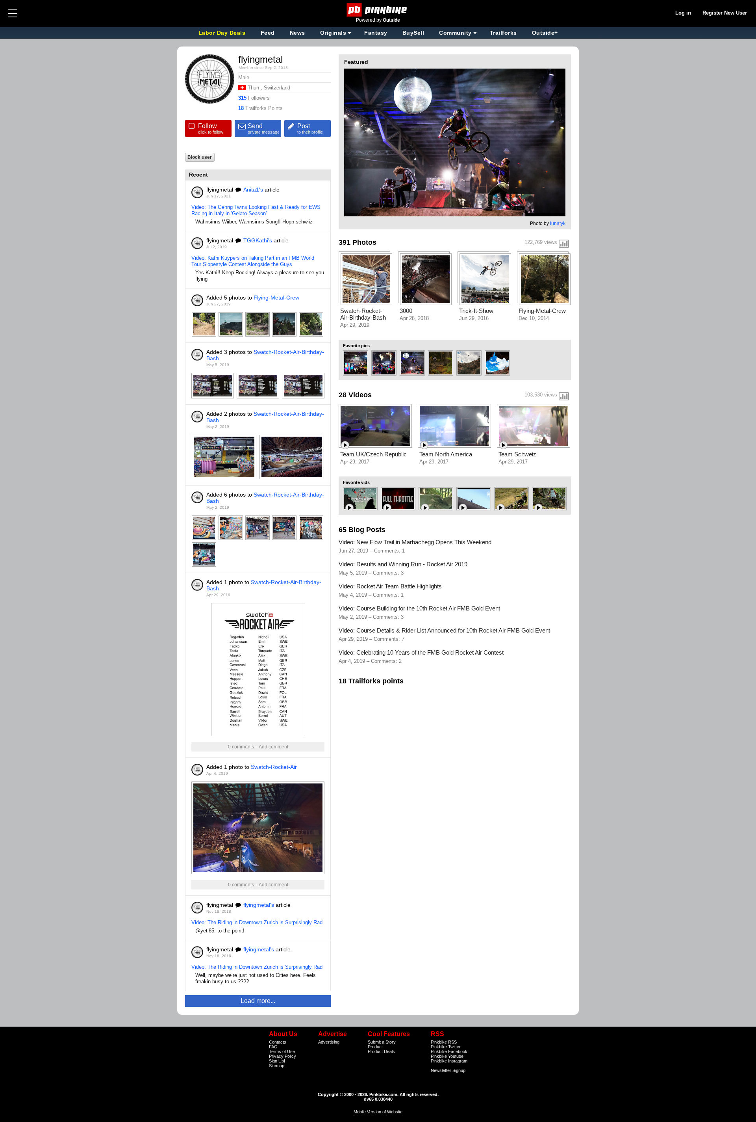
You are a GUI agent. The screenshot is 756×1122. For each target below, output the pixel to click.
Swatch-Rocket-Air (274, 767)
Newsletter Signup (448, 1070)
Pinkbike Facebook (449, 1051)
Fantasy (375, 33)
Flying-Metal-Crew (276, 297)
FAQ (273, 1046)
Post (310, 128)
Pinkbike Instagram (449, 1061)
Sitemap (276, 1065)
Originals (333, 33)
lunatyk (557, 223)
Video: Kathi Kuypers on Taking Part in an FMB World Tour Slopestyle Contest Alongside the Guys (252, 261)
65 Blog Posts (362, 530)
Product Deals (381, 1051)
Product (375, 1046)
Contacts (277, 1042)
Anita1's (253, 189)
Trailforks (503, 33)
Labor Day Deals (222, 33)
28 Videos (355, 395)
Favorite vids (356, 482)
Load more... (258, 1000)
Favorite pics (356, 345)
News (297, 33)
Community (455, 33)
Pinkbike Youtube (447, 1056)
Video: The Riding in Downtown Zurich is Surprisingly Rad (256, 922)
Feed (268, 33)
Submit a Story (382, 1042)
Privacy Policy (282, 1056)
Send (264, 128)
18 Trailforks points (371, 681)
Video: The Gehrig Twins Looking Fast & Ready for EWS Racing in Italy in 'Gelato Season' (256, 210)
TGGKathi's (257, 240)
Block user (199, 157)
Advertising (328, 1042)
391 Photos (357, 242)
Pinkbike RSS (444, 1042)
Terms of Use (282, 1051)
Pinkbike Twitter (446, 1046)
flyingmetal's (258, 905)
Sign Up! (277, 1061)
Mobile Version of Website (378, 1111)
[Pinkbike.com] (378, 10)
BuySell (413, 33)
